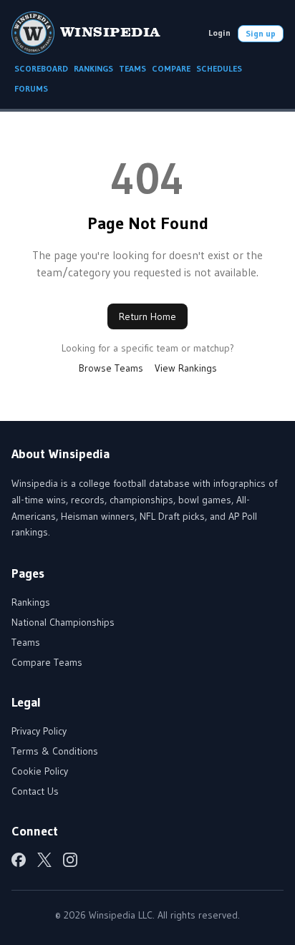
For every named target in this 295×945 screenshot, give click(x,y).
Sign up (261, 33)
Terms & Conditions (54, 751)
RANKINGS (93, 68)
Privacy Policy (39, 730)
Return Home (147, 316)
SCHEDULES (219, 68)
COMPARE (171, 68)
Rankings (30, 602)
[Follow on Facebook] (18, 860)
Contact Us (35, 791)
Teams (25, 642)
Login (219, 32)
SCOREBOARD (41, 68)
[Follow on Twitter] (44, 860)
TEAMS (132, 68)
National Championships (63, 622)
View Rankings (186, 368)
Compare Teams (46, 662)
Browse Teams (111, 368)
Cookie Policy (39, 771)
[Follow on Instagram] (70, 860)
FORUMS (31, 88)
